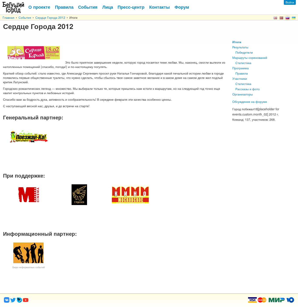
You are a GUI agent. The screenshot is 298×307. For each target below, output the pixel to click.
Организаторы (242, 94)
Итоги (236, 42)
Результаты (240, 47)
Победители (244, 52)
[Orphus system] (43, 301)
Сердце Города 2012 (50, 17)
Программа (240, 68)
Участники (239, 78)
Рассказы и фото (247, 89)
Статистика (243, 63)
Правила (241, 73)
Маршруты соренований (249, 57)
